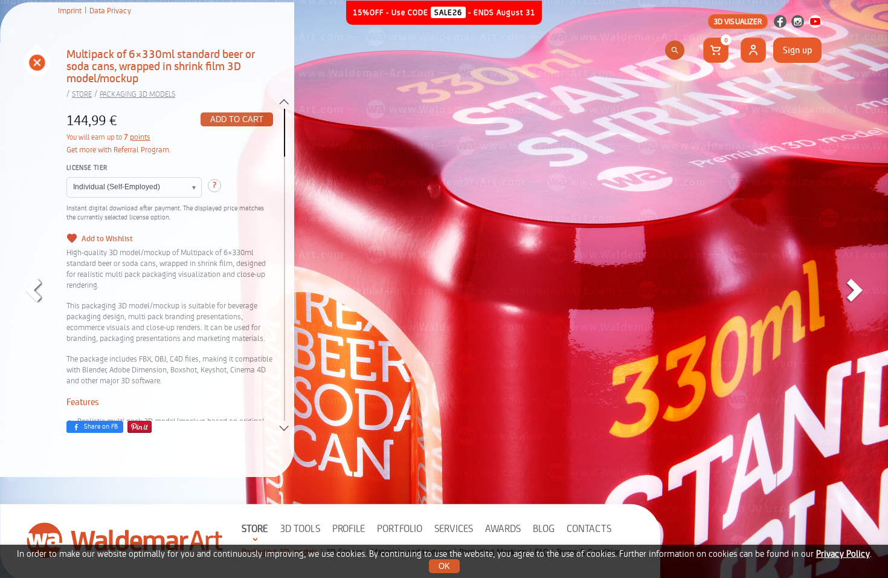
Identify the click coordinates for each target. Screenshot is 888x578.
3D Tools (300, 528)
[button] (36, 63)
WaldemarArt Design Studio (125, 540)
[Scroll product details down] (284, 428)
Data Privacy (110, 11)
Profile (348, 528)
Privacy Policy (843, 554)
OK (444, 566)
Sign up (797, 50)
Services (453, 528)
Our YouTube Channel (815, 21)
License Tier (86, 168)
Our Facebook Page (780, 21)
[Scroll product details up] (284, 101)
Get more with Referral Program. (118, 149)
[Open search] (674, 50)
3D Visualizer (737, 21)
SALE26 (448, 12)
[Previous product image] (33, 290)
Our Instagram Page (797, 21)
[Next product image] (855, 290)
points (140, 136)
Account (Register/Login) (753, 50)
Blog (544, 528)
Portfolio (399, 528)
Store (255, 528)
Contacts (589, 528)
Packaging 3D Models (137, 94)
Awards (503, 528)
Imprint (70, 11)
